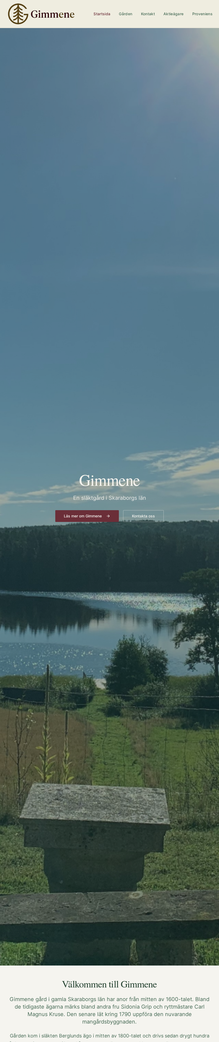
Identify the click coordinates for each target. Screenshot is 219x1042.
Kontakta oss (143, 516)
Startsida (101, 13)
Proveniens (202, 13)
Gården (125, 13)
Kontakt (148, 13)
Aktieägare (173, 13)
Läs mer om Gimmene (83, 516)
